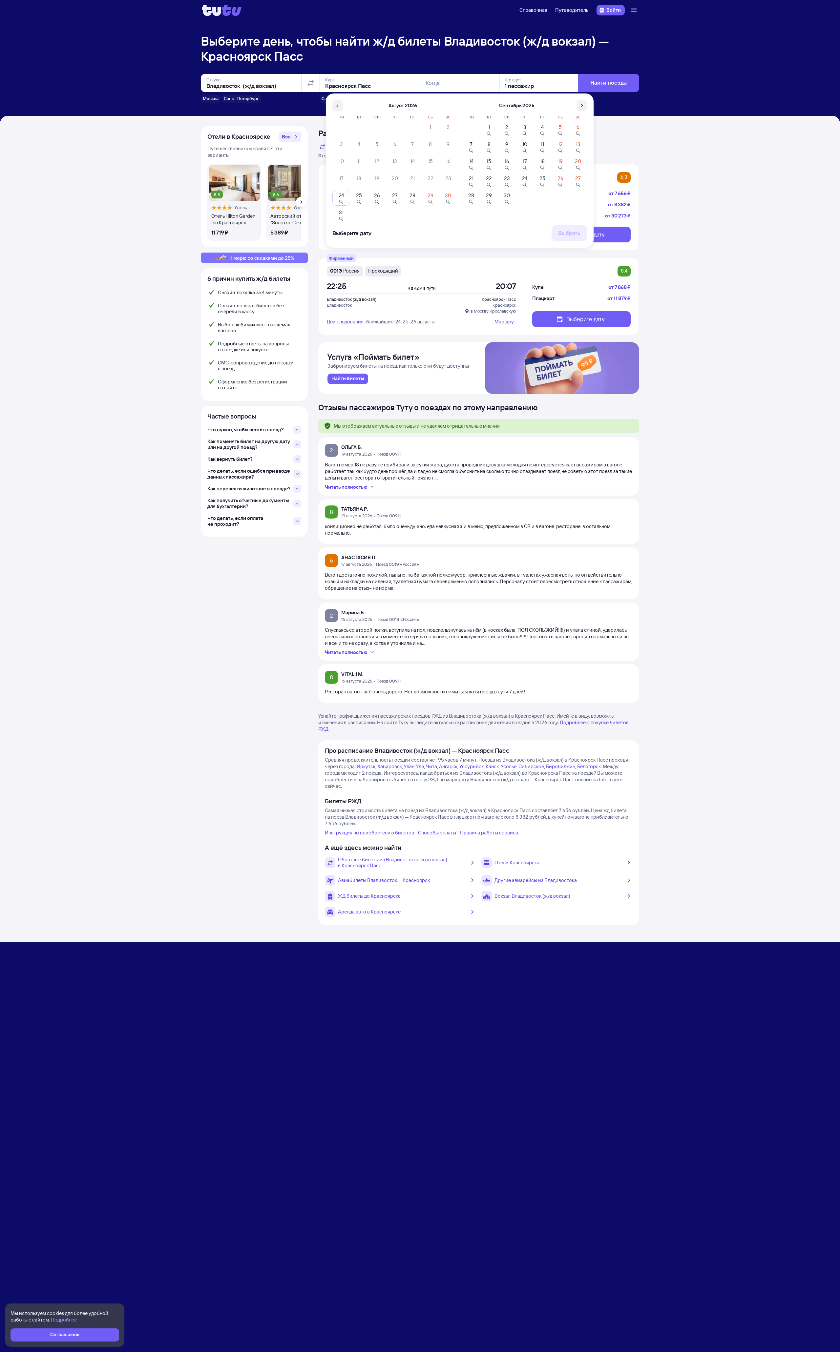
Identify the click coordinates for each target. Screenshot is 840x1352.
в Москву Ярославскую (493, 311)
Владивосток (339, 305)
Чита (431, 766)
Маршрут (505, 321)
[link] (347, 379)
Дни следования (345, 321)
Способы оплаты (437, 833)
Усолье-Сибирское (522, 766)
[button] (290, 137)
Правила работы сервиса (489, 833)
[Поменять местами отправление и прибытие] (311, 83)
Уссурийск (471, 766)
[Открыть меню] (634, 10)
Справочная (533, 10)
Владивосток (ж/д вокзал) (351, 299)
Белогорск (589, 766)
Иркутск (366, 766)
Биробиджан (560, 766)
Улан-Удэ (414, 766)
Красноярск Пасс (499, 299)
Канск (492, 766)
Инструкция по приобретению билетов (369, 833)
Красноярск (504, 305)
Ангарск (448, 766)
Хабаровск (389, 766)
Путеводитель (572, 10)
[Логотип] (221, 10)
